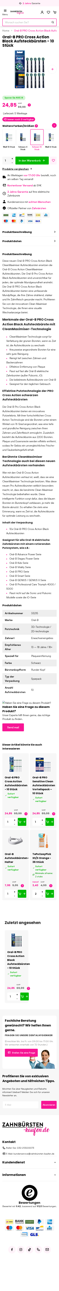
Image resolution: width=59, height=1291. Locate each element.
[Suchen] (53, 22)
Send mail (13, 727)
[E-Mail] (47, 1249)
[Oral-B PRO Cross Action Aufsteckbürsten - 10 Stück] (9, 137)
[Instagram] (21, 1249)
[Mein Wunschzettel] (48, 12)
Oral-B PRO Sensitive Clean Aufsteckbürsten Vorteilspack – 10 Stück (43, 785)
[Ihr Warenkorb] (55, 12)
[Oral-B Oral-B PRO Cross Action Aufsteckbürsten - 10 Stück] (15, 764)
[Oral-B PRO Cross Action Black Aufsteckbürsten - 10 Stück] (37, 137)
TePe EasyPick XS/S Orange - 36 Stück (41, 858)
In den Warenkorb (30, 160)
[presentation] (6, 69)
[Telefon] (38, 1249)
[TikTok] (29, 1249)
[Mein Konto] (42, 12)
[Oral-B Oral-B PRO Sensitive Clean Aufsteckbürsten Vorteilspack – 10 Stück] (43, 764)
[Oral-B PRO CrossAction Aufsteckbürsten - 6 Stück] (50, 137)
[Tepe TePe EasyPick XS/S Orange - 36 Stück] (43, 840)
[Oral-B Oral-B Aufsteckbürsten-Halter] (15, 840)
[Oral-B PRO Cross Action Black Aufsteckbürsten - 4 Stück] (23, 137)
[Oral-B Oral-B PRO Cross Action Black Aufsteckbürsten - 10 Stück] (16, 940)
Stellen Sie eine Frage (23, 1052)
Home (5, 30)
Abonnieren (49, 1104)
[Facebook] (12, 1249)
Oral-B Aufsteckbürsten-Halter (17, 858)
